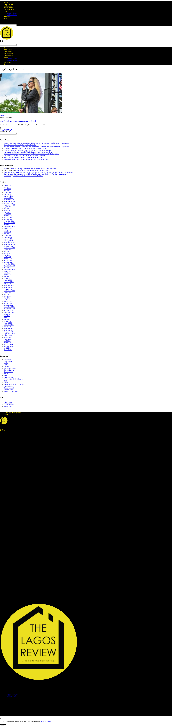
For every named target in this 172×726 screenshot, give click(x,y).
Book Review (8, 6)
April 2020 (7, 321)
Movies (6, 373)
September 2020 (9, 312)
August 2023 (8, 250)
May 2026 (7, 191)
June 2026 (7, 189)
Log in (6, 401)
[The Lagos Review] (7, 39)
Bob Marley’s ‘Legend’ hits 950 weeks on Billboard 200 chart (24, 155)
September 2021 (9, 291)
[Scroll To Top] (0, 718)
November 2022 (9, 266)
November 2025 (9, 201)
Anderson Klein (9, 172)
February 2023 (9, 260)
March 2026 (8, 194)
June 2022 (7, 275)
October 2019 (8, 332)
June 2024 (7, 232)
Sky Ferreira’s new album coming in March (18, 121)
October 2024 (8, 225)
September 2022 (9, 269)
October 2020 (8, 310)
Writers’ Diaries (12, 15)
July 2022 (7, 273)
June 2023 (7, 253)
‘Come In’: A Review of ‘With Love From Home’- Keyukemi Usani (25, 148)
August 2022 (8, 271)
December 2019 (9, 328)
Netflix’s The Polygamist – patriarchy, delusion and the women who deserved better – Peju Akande (37, 147)
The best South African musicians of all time (28, 176)
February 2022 (9, 282)
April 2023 (7, 257)
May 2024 (7, 233)
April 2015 (7, 348)
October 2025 (8, 203)
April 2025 (7, 214)
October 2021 (8, 289)
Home (6, 2)
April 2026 (7, 192)
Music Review (8, 4)
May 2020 (7, 319)
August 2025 (8, 207)
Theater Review (9, 386)
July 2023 (7, 251)
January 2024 (8, 241)
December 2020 (9, 307)
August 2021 (8, 292)
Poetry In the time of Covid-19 (14, 384)
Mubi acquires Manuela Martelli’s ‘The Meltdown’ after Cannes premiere (28, 152)
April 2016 (7, 341)
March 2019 (8, 339)
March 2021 (8, 301)
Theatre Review (9, 9)
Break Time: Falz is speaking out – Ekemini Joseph (32, 170)
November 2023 (9, 244)
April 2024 (7, 235)
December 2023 (9, 242)
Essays (6, 11)
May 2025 (7, 212)
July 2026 (7, 187)
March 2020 (8, 323)
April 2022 (7, 278)
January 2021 (8, 305)
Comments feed (9, 404)
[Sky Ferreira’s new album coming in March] (31, 112)
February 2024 (9, 239)
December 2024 (9, 221)
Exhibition (7, 366)
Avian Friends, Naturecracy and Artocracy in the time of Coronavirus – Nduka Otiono (45, 172)
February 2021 (8, 303)
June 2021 (7, 296)
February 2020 (9, 325)
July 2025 (7, 208)
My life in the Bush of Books (13, 379)
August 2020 (8, 314)
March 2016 (8, 343)
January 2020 (8, 326)
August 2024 (8, 228)
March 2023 (8, 258)
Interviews (7, 17)
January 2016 (8, 346)
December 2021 (9, 285)
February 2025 (9, 217)
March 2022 (8, 280)
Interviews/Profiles (10, 368)
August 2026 (8, 185)
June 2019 (7, 337)
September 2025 (9, 205)
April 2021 (7, 300)
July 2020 (7, 316)
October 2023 (8, 246)
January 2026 (8, 198)
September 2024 (9, 226)
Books (6, 363)
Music (6, 375)
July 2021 (7, 294)
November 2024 (9, 223)
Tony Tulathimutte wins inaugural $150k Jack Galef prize (23, 157)
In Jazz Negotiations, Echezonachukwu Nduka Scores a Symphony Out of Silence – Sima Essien (36, 143)
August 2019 (8, 335)
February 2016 (8, 344)
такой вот (7, 176)
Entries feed (8, 403)
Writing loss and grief (11, 391)
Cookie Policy (46, 722)
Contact (6, 414)
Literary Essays (12, 13)
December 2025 (9, 199)
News (5, 18)
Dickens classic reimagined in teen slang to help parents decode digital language (31, 154)
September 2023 (9, 248)
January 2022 (8, 284)
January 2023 (8, 262)
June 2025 (7, 210)
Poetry (6, 382)
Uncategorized (9, 388)
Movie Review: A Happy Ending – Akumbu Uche (20, 145)
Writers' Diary (8, 390)
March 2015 (8, 350)
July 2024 (7, 230)
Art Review (7, 359)
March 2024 (8, 237)
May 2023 (7, 255)
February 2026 (9, 196)
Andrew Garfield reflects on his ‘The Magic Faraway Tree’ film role (26, 159)
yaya (5, 169)
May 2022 (7, 276)
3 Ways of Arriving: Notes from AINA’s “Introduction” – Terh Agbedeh (32, 169)
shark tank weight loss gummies (14, 174)
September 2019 (9, 334)
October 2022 (8, 267)
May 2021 (7, 298)
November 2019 (9, 330)
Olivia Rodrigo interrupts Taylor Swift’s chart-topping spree (48, 174)
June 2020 (7, 318)
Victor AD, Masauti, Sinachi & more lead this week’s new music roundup (28, 150)
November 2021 (9, 287)
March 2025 (8, 216)
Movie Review (8, 8)
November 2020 (9, 309)
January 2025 (8, 219)
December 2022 (9, 264)
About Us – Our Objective (12, 412)
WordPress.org (9, 406)
